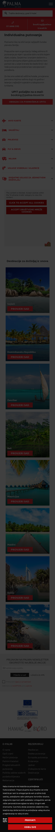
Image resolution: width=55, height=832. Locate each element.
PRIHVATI (30, 820)
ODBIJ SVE (30, 827)
